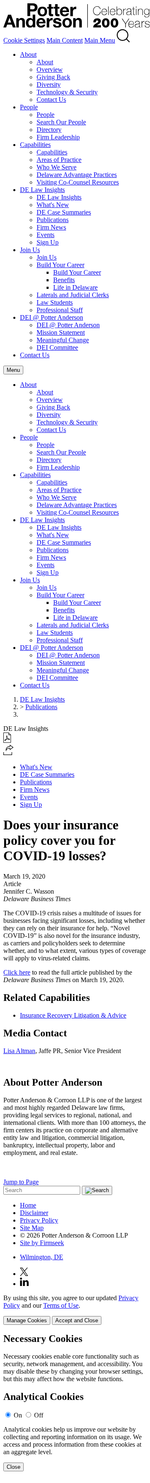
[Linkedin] (24, 1283)
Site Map (32, 1227)
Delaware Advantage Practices (77, 174)
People (29, 107)
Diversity (49, 84)
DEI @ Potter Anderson (51, 317)
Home (28, 1205)
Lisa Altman (19, 1050)
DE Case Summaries (64, 212)
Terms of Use (61, 1305)
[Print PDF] (7, 740)
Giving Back (53, 77)
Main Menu (99, 40)
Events (45, 234)
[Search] (123, 40)
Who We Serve (56, 167)
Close (13, 1467)
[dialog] (74, 1309)
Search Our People (61, 122)
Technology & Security (67, 92)
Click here (16, 972)
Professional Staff (60, 309)
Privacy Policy (39, 1220)
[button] (8, 752)
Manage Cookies (27, 1320)
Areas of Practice (59, 159)
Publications (53, 219)
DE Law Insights (42, 189)
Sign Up (48, 242)
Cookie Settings (24, 40)
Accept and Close (76, 1320)
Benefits (64, 279)
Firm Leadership (58, 137)
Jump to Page (21, 1181)
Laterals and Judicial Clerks (73, 294)
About (28, 54)
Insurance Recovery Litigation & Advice (73, 1015)
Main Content (65, 40)
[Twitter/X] (24, 1273)
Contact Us (51, 99)
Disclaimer (34, 1212)
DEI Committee (57, 347)
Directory (49, 129)
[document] (74, 1402)
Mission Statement (61, 332)
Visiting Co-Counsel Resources (78, 182)
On (18, 1415)
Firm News (51, 227)
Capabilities (35, 144)
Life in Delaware (75, 287)
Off (38, 1415)
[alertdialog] (74, 1402)
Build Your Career (60, 264)
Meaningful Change (63, 340)
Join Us (30, 249)
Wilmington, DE (41, 1257)
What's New (53, 204)
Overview (50, 69)
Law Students (55, 302)
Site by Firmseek (42, 1242)
